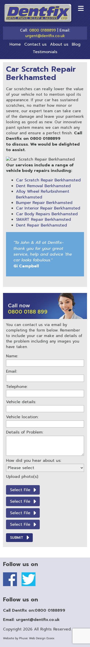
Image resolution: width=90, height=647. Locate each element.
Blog (76, 44)
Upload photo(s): (22, 477)
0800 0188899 (42, 30)
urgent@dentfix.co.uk (45, 36)
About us (59, 44)
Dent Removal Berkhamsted (43, 186)
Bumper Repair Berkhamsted (44, 203)
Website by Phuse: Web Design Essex (28, 638)
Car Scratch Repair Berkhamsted (48, 180)
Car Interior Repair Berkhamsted (48, 208)
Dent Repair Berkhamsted (41, 225)
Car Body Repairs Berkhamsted (47, 214)
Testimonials (45, 52)
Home (15, 44)
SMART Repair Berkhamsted (43, 220)
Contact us (35, 44)
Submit (16, 537)
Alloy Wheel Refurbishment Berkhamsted (42, 194)
